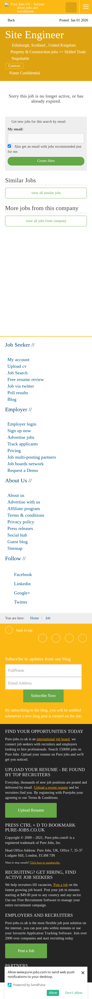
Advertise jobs (20, 437)
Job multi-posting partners (31, 457)
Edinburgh (20, 45)
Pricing (14, 450)
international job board (53, 739)
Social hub (17, 535)
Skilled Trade (75, 52)
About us (15, 495)
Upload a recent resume (51, 787)
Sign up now (19, 430)
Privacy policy (20, 521)
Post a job (60, 885)
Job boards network (25, 463)
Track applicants (22, 443)
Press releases (20, 528)
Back (11, 20)
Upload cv (17, 366)
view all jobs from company (46, 221)
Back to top (23, 630)
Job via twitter (20, 386)
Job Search (17, 372)
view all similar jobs (46, 193)
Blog (11, 399)
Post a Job (26, 951)
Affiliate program (23, 508)
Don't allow (73, 992)
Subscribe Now (43, 695)
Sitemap (14, 548)
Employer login (21, 424)
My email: (16, 129)
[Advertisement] (46, 278)
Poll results (17, 392)
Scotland (38, 45)
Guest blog (17, 541)
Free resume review (25, 379)
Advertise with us (23, 501)
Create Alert (46, 161)
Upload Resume (31, 810)
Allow (53, 992)
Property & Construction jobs (34, 52)
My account (18, 359)
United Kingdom (62, 45)
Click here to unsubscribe (45, 862)
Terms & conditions (25, 515)
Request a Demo (22, 470)
